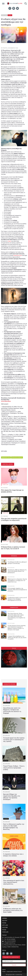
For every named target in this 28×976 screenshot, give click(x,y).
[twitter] (17, 8)
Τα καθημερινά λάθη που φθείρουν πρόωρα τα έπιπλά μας (17, 562)
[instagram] (13, 8)
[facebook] (9, 8)
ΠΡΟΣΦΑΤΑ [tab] (14, 556)
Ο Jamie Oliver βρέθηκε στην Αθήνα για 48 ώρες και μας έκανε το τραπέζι (17, 637)
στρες (9, 241)
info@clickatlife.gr (9, 943)
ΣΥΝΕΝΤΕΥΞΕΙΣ (14, 607)
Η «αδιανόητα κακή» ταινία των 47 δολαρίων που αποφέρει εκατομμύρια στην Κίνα (17, 599)
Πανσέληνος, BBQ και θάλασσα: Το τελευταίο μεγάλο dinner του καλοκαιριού (17, 571)
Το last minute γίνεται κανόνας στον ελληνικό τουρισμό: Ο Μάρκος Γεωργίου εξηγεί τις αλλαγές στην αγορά (17, 627)
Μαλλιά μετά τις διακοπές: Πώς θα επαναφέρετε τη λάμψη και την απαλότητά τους (17, 580)
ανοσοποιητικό (17, 255)
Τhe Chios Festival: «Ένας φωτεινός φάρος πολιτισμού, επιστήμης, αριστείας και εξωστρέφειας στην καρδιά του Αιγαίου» (16, 616)
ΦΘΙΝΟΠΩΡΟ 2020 (6, 457)
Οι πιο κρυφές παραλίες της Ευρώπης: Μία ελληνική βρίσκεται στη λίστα (17, 590)
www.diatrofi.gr (6, 401)
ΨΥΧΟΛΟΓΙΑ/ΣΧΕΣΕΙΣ (17, 457)
